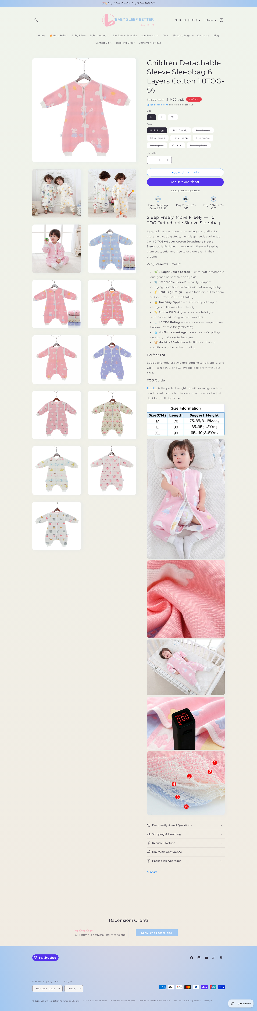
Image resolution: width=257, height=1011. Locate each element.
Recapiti (208, 1000)
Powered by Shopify (69, 1001)
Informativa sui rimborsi (95, 1000)
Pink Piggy (157, 130)
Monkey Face (200, 146)
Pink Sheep (181, 137)
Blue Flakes (157, 137)
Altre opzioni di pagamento (185, 190)
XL (172, 117)
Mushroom (204, 138)
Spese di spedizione (157, 104)
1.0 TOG (152, 388)
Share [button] (153, 871)
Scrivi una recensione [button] (156, 933)
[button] (36, 20)
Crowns (177, 145)
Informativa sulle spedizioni (187, 1000)
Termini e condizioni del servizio (154, 1000)
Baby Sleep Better (50, 1001)
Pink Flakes (205, 131)
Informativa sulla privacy (122, 1000)
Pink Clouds (180, 130)
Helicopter (158, 146)
